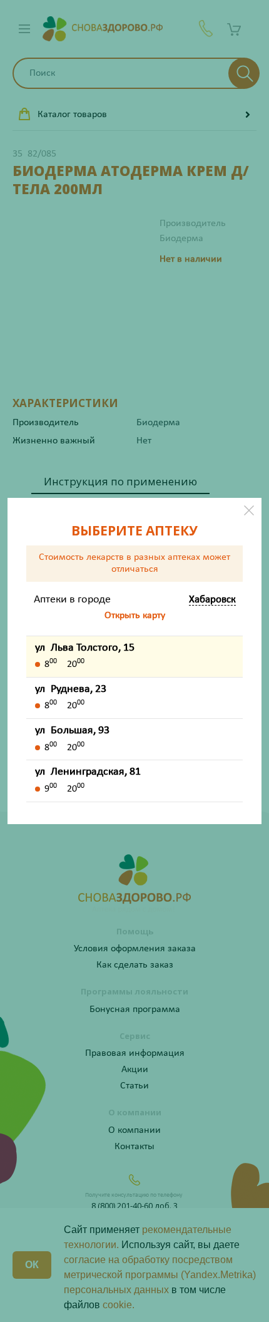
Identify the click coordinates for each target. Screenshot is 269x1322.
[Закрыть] (248, 510)
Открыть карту (134, 616)
